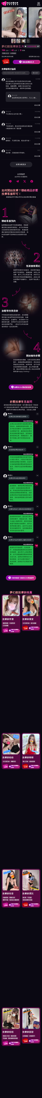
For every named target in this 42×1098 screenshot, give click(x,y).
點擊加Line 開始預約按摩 (22, 387)
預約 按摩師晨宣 (34, 628)
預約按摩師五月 (28, 62)
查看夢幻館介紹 (34, 56)
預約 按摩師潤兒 (34, 905)
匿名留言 (36, 73)
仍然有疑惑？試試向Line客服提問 (23, 578)
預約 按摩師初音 (14, 905)
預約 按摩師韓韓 (34, 766)
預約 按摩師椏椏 (14, 1043)
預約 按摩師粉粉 (14, 766)
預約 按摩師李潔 (14, 630)
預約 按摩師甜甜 (34, 1041)
